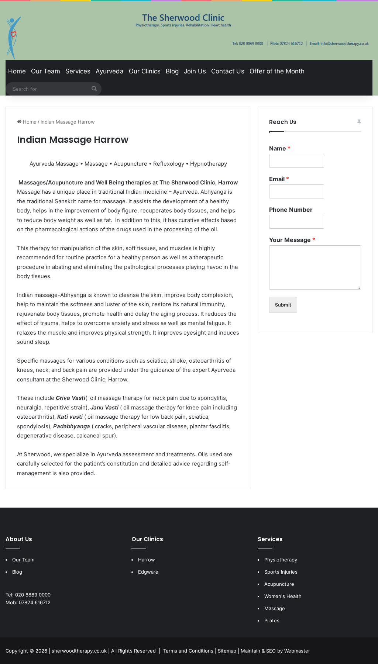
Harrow (146, 560)
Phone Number (291, 209)
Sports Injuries (281, 572)
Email (279, 179)
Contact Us (227, 71)
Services (77, 71)
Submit (283, 305)
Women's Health (283, 596)
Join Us (195, 71)
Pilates (271, 620)
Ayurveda (110, 71)
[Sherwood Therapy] (14, 38)
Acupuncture (279, 584)
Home (17, 71)
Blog (172, 71)
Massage (274, 608)
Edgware (148, 572)
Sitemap (227, 651)
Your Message (292, 239)
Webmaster (297, 651)
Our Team (45, 71)
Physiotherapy (280, 560)
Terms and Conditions (188, 651)
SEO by (274, 651)
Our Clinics (145, 71)
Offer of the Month (277, 71)
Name (280, 148)
